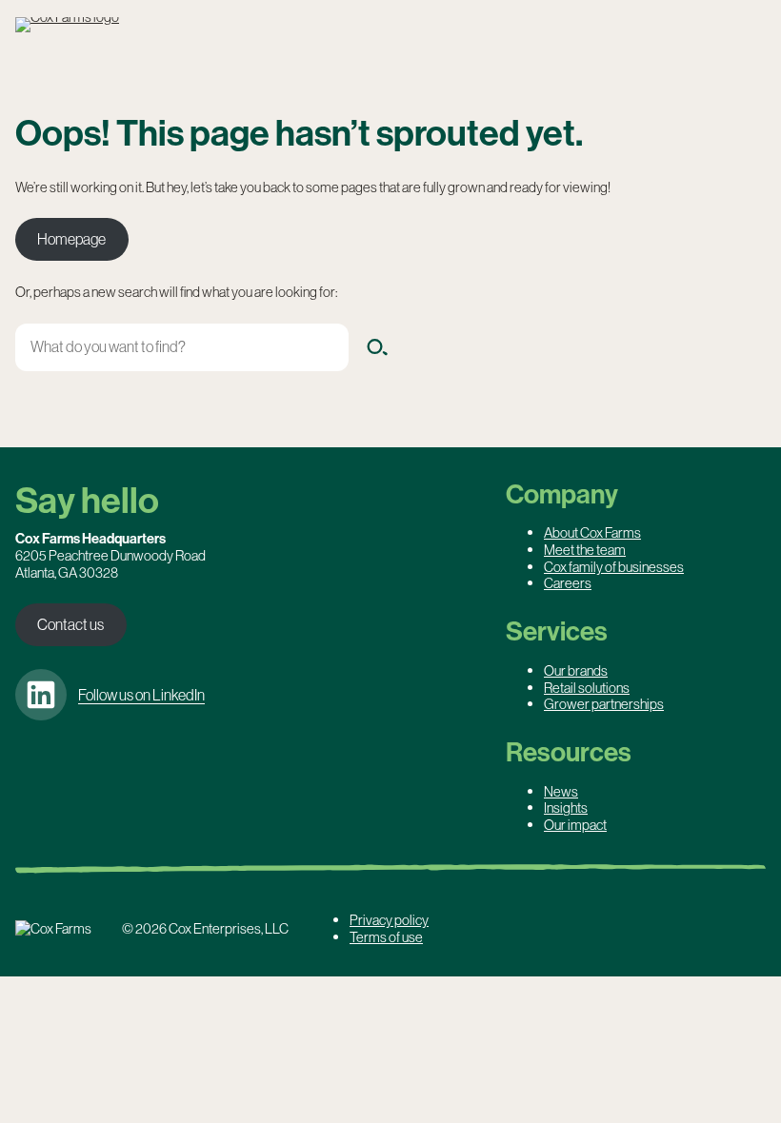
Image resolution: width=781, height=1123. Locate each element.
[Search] (377, 347)
